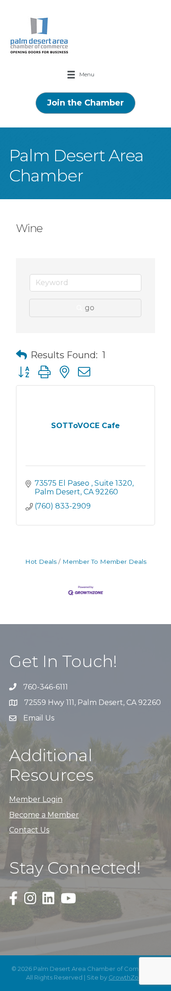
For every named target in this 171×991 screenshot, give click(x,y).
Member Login (35, 799)
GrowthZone (127, 977)
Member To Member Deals (104, 561)
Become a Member (44, 815)
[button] (21, 355)
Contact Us (29, 830)
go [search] (89, 307)
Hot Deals (41, 561)
